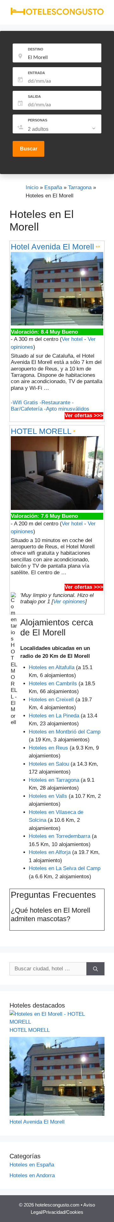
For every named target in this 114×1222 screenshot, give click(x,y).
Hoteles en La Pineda (54, 716)
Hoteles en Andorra (32, 1175)
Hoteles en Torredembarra (59, 836)
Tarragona (80, 187)
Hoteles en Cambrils (53, 684)
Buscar (28, 148)
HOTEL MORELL (41, 431)
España (53, 187)
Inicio (32, 187)
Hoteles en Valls (48, 796)
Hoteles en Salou (49, 764)
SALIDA (34, 96)
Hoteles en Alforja (50, 852)
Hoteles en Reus (48, 748)
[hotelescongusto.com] (57, 13)
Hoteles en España (32, 1165)
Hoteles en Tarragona (54, 780)
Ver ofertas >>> (84, 415)
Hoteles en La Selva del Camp (64, 868)
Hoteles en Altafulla (51, 667)
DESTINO (35, 49)
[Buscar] (95, 968)
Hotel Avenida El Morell (52, 246)
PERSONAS (37, 120)
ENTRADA (36, 73)
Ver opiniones (69, 602)
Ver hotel (72, 339)
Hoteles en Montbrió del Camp (64, 732)
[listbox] (62, 129)
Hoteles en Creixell (51, 700)
